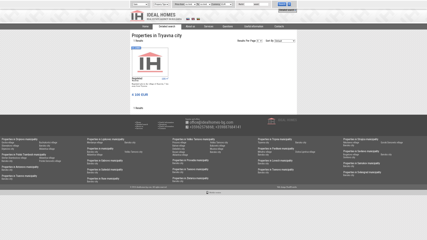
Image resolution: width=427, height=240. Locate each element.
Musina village (216, 149)
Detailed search (287, 10)
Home (145, 26)
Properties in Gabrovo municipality (105, 160)
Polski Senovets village (50, 161)
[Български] (198, 19)
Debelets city (178, 149)
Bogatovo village (351, 154)
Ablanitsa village (47, 149)
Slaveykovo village (10, 145)
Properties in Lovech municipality (275, 160)
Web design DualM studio (287, 187)
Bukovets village (217, 145)
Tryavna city (263, 142)
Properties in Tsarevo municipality (19, 176)
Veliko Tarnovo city (219, 142)
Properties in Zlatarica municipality (190, 178)
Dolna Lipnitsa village (305, 151)
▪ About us (139, 126)
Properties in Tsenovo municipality (190, 169)
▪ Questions (162, 124)
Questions (228, 26)
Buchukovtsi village (48, 142)
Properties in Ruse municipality (103, 178)
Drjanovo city (8, 149)
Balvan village (178, 145)
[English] (193, 19)
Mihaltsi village (265, 151)
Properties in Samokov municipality (361, 163)
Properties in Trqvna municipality (275, 139)
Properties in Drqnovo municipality (20, 139)
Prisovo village (179, 142)
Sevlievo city (349, 157)
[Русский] (187, 19)
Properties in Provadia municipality (190, 160)
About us (190, 26)
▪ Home (138, 122)
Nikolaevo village (351, 142)
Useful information (253, 26)
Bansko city (44, 145)
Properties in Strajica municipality (360, 139)
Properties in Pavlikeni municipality (276, 148)
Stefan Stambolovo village (14, 157)
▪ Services (139, 128)
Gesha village (8, 142)
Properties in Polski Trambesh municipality (24, 154)
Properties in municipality (100, 148)
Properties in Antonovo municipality (20, 166)
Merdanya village (95, 142)
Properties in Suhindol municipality (105, 169)
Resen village (178, 152)
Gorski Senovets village (392, 142)
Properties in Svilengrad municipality (362, 172)
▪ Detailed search (141, 124)
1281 (164, 79)
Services (208, 26)
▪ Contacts (162, 128)
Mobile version (215, 193)
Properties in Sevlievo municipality (361, 151)
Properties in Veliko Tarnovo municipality (193, 139)
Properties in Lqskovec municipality (105, 139)
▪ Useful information (166, 122)
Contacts (279, 26)
